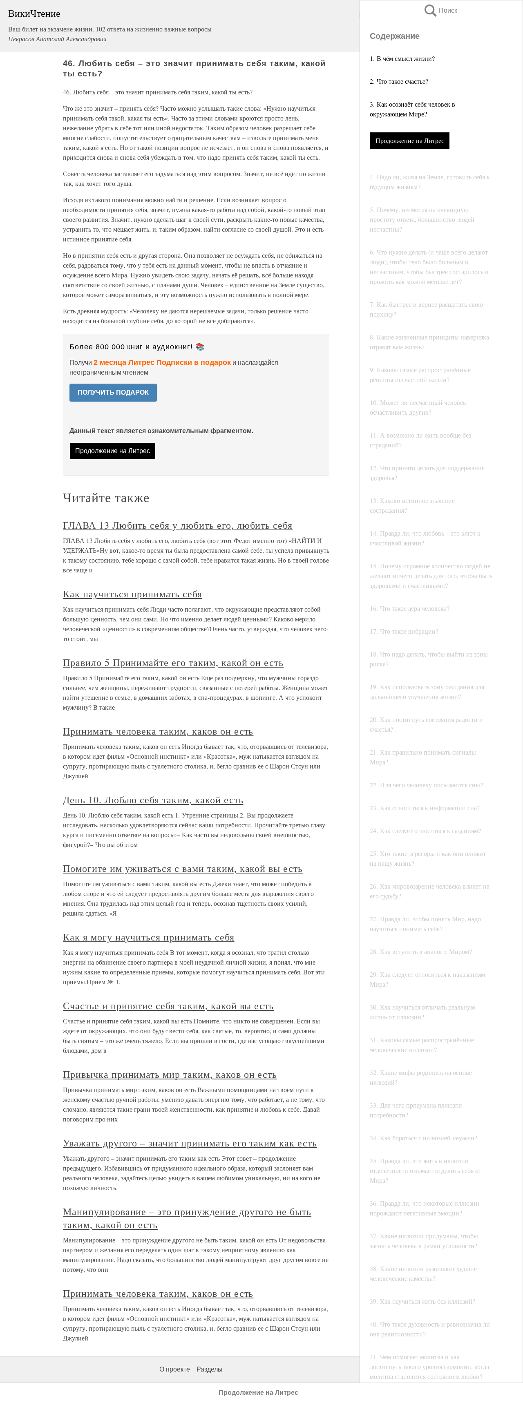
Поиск (440, 10)
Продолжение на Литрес (409, 140)
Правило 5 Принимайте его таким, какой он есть (173, 662)
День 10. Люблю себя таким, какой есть (153, 799)
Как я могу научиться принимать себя (149, 936)
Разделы (210, 1369)
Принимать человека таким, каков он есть (158, 730)
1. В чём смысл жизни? (402, 58)
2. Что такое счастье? (399, 81)
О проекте (174, 1369)
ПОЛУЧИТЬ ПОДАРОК (113, 392)
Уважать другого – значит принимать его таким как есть (190, 1142)
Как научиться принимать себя (132, 593)
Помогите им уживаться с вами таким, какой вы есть (183, 868)
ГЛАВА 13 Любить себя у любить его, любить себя (178, 525)
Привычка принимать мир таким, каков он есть (170, 1074)
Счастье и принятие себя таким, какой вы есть (168, 1005)
